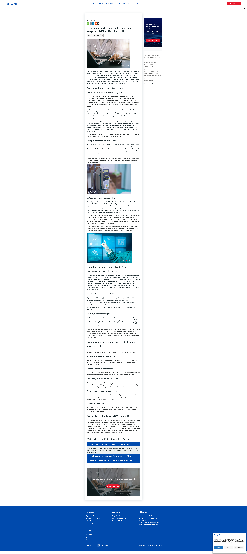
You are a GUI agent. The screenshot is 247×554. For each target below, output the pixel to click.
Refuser (228, 547)
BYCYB (88, 16)
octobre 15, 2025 (94, 16)
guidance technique (103, 317)
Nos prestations (98, 3)
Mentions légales (228, 550)
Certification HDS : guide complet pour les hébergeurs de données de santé (152, 57)
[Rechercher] (160, 49)
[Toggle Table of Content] (100, 35)
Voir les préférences (239, 547)
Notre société (110, 3)
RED (97, 450)
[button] (244, 535)
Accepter (218, 547)
